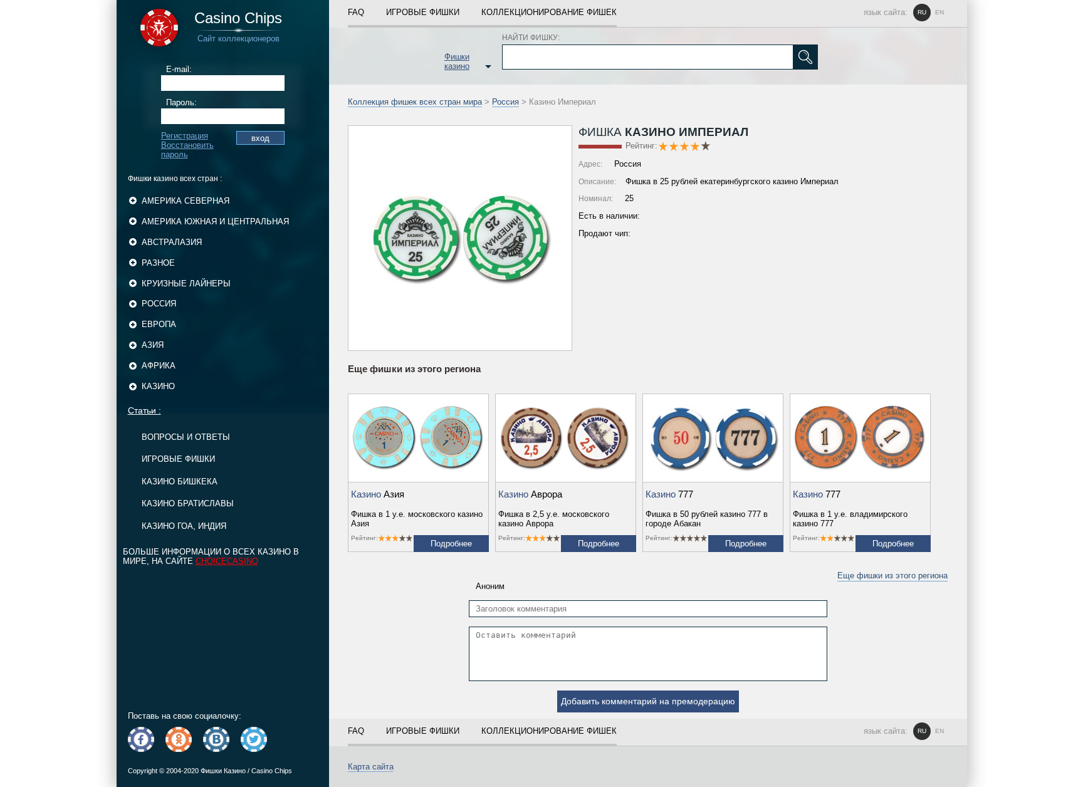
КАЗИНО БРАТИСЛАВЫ (188, 503)
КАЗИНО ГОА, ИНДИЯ (184, 526)
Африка (158, 365)
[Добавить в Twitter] (254, 739)
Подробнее (451, 543)
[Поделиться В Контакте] (216, 739)
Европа (159, 324)
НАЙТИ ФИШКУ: (531, 37)
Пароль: (181, 102)
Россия (159, 303)
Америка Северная (185, 201)
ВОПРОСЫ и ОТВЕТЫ (186, 437)
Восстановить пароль (187, 149)
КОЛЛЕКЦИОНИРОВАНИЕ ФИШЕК (549, 12)
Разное (158, 263)
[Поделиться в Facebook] (141, 739)
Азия (153, 345)
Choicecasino (227, 561)
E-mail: (179, 69)
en (939, 12)
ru (922, 12)
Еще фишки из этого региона (892, 575)
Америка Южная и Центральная (215, 221)
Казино (158, 386)
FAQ (356, 12)
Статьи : (144, 410)
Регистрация (184, 135)
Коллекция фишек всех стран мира (415, 102)
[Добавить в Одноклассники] (178, 739)
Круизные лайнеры (186, 283)
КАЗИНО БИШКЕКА (179, 481)
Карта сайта (371, 766)
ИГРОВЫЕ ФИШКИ (178, 459)
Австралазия (172, 242)
